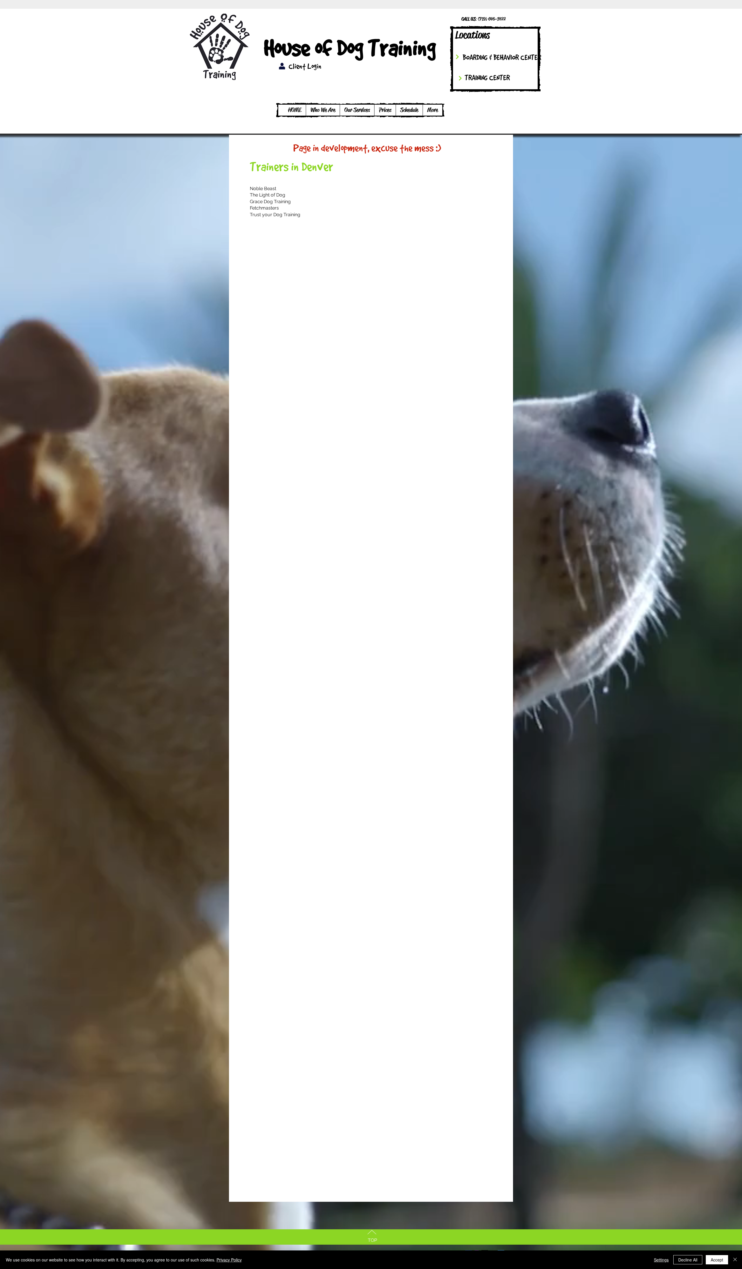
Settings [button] (661, 1260)
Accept (717, 1260)
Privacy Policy (229, 1260)
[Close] (735, 1259)
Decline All (687, 1260)
